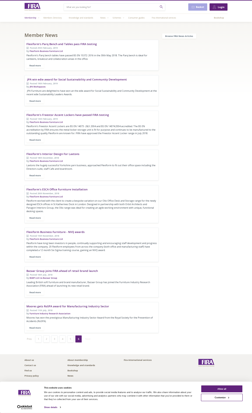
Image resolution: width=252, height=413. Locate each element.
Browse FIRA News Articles (179, 36)
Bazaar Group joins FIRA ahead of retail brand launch (62, 271)
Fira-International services (164, 17)
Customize (220, 397)
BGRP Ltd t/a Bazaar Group (43, 278)
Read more (35, 65)
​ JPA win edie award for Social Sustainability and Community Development (76, 79)
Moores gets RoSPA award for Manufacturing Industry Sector (67, 306)
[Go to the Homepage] (32, 7)
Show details (50, 407)
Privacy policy (31, 376)
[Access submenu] (38, 18)
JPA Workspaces (38, 86)
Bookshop (219, 17)
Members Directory (52, 17)
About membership (78, 360)
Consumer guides (136, 17)
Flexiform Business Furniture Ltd (46, 51)
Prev (29, 339)
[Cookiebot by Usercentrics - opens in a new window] (24, 407)
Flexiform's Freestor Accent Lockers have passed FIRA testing (67, 115)
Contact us (30, 365)
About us (29, 360)
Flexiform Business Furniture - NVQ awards (55, 232)
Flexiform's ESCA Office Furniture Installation (57, 189)
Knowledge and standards (81, 17)
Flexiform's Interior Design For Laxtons (52, 154)
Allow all (221, 389)
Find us (28, 370)
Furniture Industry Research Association (50, 313)
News (103, 17)
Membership (30, 17)
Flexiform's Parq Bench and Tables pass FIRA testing (61, 44)
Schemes (117, 17)
